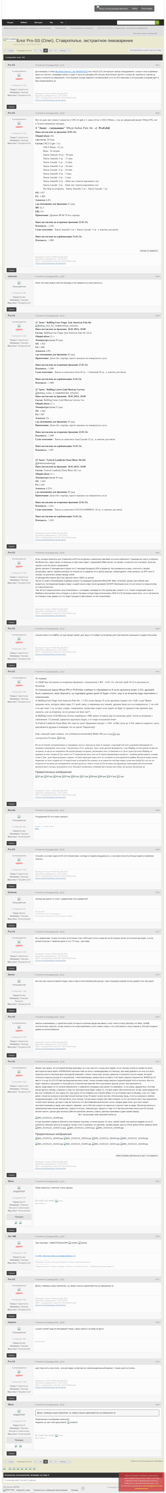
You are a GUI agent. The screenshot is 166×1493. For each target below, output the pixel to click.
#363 (158, 276)
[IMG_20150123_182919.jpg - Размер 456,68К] (77, 1138)
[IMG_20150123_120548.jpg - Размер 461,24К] (110, 1127)
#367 (158, 672)
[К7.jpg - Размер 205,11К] (84, 776)
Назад (11, 51)
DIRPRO (16, 1487)
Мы (51, 22)
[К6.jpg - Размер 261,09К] (75, 776)
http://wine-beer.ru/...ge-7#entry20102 (71, 71)
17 (35, 51)
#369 (158, 849)
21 (56, 51)
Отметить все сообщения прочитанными (50, 1490)
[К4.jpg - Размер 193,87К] (57, 776)
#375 (158, 1181)
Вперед (63, 51)
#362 (158, 113)
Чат (61, 22)
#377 (158, 1279)
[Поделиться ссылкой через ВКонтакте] (30, 1468)
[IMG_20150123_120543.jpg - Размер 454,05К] (81, 1127)
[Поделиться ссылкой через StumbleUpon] (22, 1468)
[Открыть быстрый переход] (161, 33)
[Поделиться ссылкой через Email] (26, 1468)
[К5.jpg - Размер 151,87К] (66, 776)
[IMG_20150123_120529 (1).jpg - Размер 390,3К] (50, 1127)
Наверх (11, 107)
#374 (158, 1062)
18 (41, 51)
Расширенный (161, 22)
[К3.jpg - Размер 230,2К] (48, 776)
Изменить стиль (23, 1490)
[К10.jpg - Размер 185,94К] (111, 776)
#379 (158, 1362)
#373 (158, 1017)
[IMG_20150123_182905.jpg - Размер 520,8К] (49, 1138)
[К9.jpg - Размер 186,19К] (102, 776)
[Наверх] (83, 1489)
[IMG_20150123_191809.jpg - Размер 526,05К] (49, 1117)
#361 (158, 65)
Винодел (38, 22)
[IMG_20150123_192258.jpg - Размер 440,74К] (134, 1144)
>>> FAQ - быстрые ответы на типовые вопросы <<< (55, 1256)
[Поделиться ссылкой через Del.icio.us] (14, 1468)
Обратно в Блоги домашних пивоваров (147, 1461)
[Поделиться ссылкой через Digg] (10, 1468)
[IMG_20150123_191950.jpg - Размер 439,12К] (77, 1144)
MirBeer (23, 22)
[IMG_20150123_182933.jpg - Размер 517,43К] (106, 1138)
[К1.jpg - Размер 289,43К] (61, 738)
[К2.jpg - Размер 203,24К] (39, 776)
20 (51, 51)
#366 (158, 629)
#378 (158, 1322)
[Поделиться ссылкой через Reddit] (18, 1468)
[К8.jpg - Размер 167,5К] (93, 776)
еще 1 (143, 1156)
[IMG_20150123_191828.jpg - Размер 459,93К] (134, 1138)
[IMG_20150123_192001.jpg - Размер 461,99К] (106, 1144)
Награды (19, 1217)
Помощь (74, 1490)
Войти (134, 9)
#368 (158, 810)
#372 (158, 975)
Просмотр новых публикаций (145, 33)
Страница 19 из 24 (24, 51)
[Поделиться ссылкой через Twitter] (4, 1468)
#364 (158, 316)
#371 (158, 932)
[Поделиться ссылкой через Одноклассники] (34, 1468)
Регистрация (147, 9)
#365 (158, 553)
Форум (10, 22)
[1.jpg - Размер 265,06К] (116, 734)
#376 (158, 1236)
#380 (158, 1405)
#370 (158, 892)
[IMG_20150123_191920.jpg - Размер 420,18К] (49, 1144)
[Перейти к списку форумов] (42, 8)
